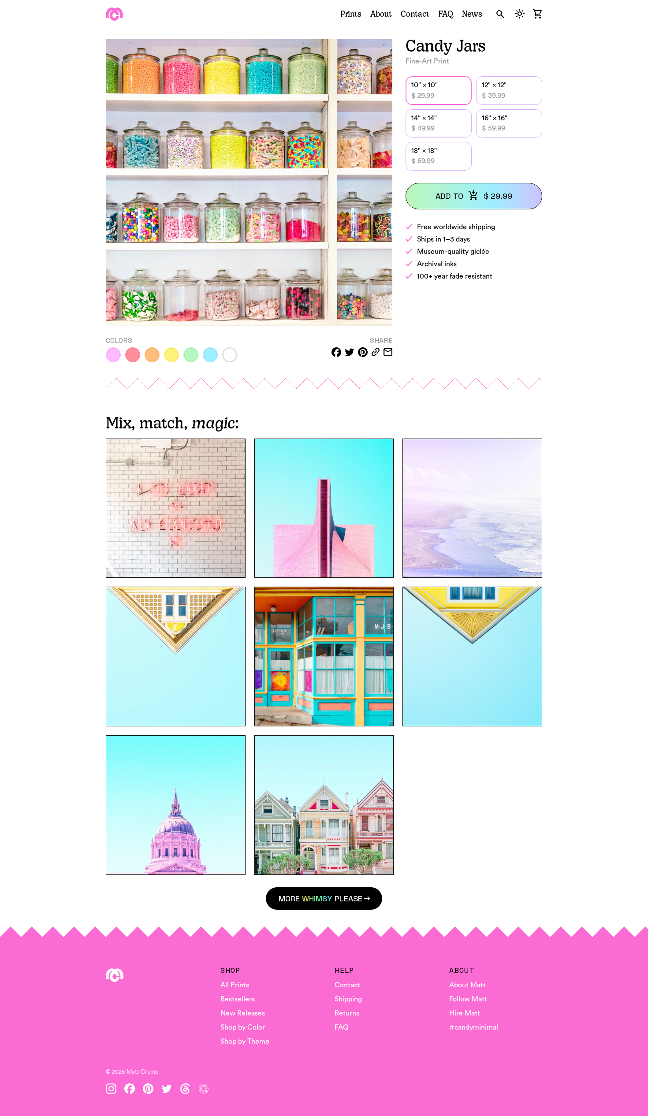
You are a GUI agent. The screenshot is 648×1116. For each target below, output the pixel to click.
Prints (350, 13)
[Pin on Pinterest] (363, 352)
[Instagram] (111, 1088)
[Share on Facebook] (336, 352)
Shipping (348, 999)
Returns (347, 1013)
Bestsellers (237, 999)
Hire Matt (464, 1013)
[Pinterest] (148, 1088)
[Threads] (185, 1088)
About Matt (467, 985)
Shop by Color (242, 1027)
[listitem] (113, 354)
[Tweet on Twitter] (349, 352)
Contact (415, 13)
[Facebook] (129, 1088)
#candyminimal (473, 1027)
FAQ (445, 13)
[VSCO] (203, 1088)
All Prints (234, 985)
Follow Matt (468, 999)
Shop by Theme (244, 1041)
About (381, 13)
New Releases (242, 1013)
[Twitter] (166, 1088)
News (472, 13)
